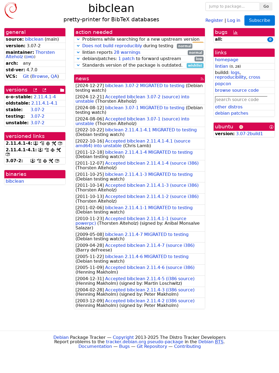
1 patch (126, 58)
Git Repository (152, 346)
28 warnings (127, 52)
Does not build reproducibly (112, 45)
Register (214, 20)
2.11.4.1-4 (45, 96)
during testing (136, 46)
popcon (223, 83)
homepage (226, 59)
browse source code (237, 90)
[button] (78, 39)
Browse (40, 76)
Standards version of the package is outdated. (141, 65)
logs (235, 72)
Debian (61, 337)
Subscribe (259, 20)
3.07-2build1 (249, 133)
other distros (228, 106)
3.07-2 (37, 109)
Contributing (187, 346)
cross (254, 77)
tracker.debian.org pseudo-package (144, 341)
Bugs (124, 346)
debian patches (231, 113)
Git (26, 76)
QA (54, 76)
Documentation (95, 346)
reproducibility (230, 77)
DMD (30, 57)
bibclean (34, 39)
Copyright (123, 337)
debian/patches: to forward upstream (141, 59)
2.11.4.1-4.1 (44, 103)
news (82, 78)
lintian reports (141, 52)
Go (266, 6)
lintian (221, 66)
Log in (233, 20)
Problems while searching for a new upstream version (141, 39)
